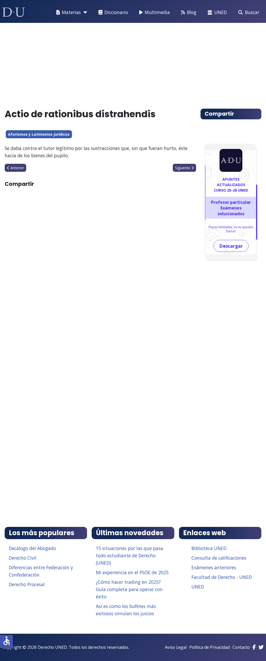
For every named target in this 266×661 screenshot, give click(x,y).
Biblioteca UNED (209, 548)
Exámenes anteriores (213, 567)
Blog (191, 12)
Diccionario (116, 12)
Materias (71, 12)
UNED (220, 12)
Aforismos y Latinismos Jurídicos (39, 134)
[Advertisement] (133, 63)
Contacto (241, 647)
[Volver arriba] (256, 650)
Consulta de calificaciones (218, 558)
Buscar (252, 12)
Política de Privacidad (209, 647)
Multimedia (157, 12)
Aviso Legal (176, 647)
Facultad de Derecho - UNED (221, 577)
